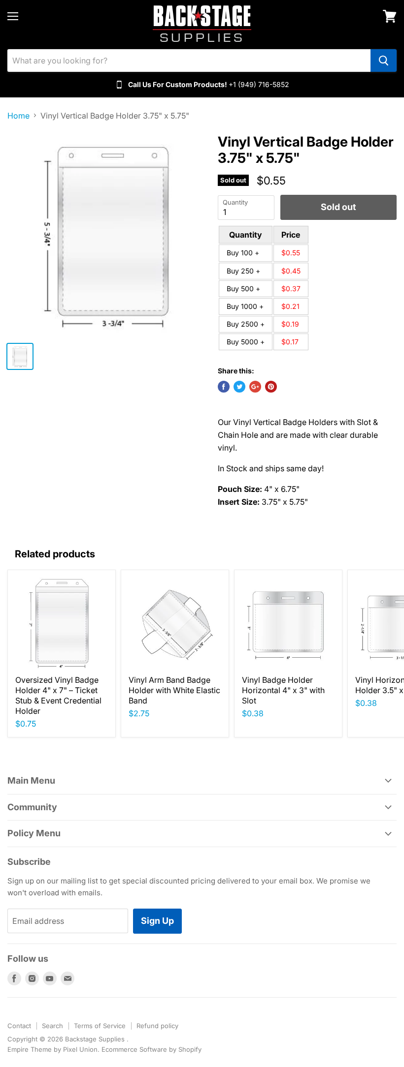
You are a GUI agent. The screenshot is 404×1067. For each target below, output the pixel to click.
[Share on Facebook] (224, 387)
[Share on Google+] (255, 387)
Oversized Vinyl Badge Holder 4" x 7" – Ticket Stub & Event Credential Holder (58, 695)
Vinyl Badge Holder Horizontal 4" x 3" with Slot (283, 690)
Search (52, 1026)
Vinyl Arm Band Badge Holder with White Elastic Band (174, 690)
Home (18, 115)
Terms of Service (100, 1026)
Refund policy (157, 1026)
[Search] (383, 60)
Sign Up (157, 920)
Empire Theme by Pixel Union (52, 1049)
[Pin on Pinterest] (271, 387)
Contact (19, 1026)
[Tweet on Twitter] (239, 387)
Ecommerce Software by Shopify (151, 1049)
